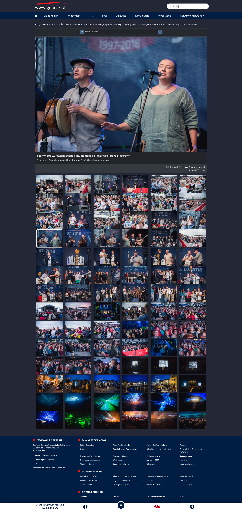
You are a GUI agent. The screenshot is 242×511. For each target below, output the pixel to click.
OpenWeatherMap (58, 467)
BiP (36, 463)
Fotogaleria (40, 24)
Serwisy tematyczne (191, 16)
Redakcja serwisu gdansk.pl (46, 455)
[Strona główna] (36, 15)
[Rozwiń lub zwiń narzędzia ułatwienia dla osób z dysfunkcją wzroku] (192, 507)
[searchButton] (160, 32)
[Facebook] (85, 507)
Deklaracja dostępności (44, 459)
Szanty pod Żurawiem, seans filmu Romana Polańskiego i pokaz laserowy (85, 24)
